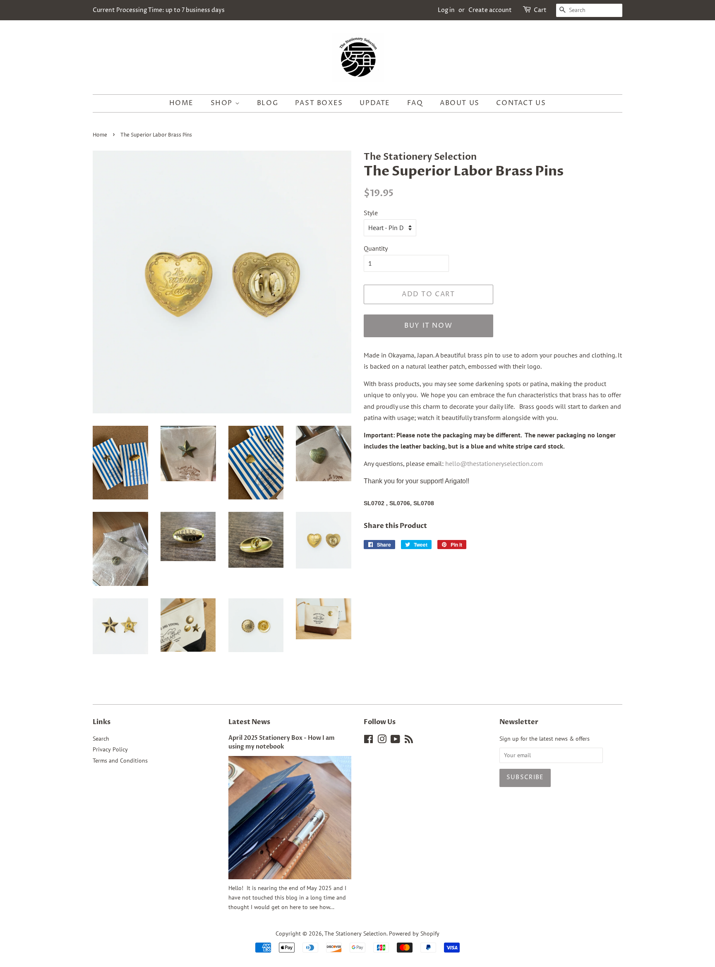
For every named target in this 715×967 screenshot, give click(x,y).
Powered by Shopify (414, 933)
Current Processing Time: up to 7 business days (159, 10)
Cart (540, 10)
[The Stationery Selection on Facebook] (368, 740)
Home (181, 103)
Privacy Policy (110, 749)
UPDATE (375, 103)
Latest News (249, 722)
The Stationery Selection (355, 933)
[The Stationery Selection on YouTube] (395, 740)
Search (101, 738)
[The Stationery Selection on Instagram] (381, 740)
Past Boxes (319, 103)
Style (371, 213)
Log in (446, 10)
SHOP (223, 103)
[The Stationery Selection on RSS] (408, 740)
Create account (490, 10)
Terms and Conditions (120, 760)
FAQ (415, 103)
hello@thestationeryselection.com (494, 463)
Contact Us (521, 103)
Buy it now (428, 325)
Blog (267, 103)
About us (460, 103)
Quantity (376, 248)
